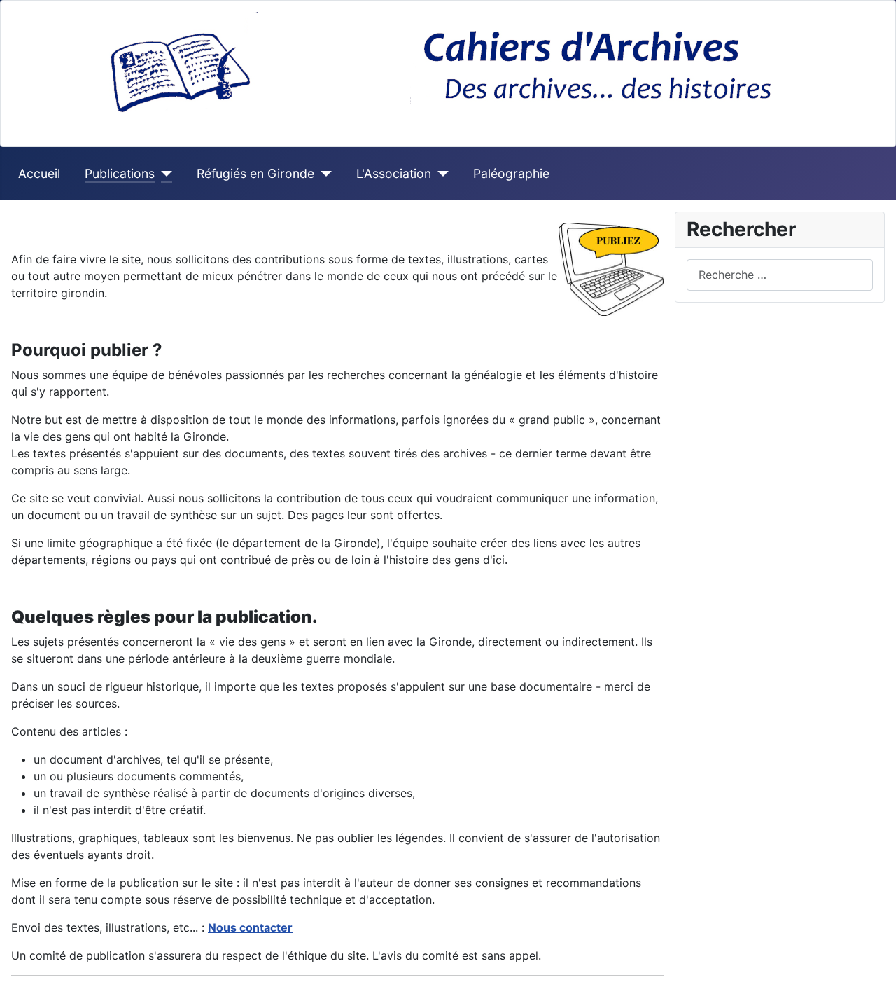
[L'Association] (440, 174)
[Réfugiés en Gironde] (323, 174)
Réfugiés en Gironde (255, 173)
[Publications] (163, 174)
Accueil (39, 173)
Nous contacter (250, 927)
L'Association (393, 173)
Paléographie (511, 173)
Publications (120, 173)
